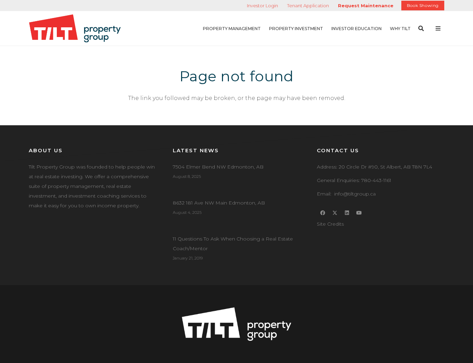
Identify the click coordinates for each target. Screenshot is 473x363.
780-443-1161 (376, 180)
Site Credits (330, 224)
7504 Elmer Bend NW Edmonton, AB (218, 167)
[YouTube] (359, 213)
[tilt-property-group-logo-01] (75, 28)
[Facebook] (323, 213)
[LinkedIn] (347, 213)
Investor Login (262, 5)
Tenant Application (308, 5)
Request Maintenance (365, 5)
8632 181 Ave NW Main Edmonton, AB (219, 203)
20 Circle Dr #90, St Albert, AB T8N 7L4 (385, 167)
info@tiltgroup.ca (355, 194)
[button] (264, 28)
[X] (335, 213)
